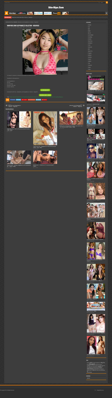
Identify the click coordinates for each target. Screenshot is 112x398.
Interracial (90, 47)
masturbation (41, 96)
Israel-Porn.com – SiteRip (91, 311)
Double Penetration (33, 96)
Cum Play (23, 96)
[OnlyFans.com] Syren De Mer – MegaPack (94, 280)
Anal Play (16, 96)
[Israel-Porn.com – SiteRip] (96, 306)
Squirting (89, 57)
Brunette (96, 364)
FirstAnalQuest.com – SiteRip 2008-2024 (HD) (95, 90)
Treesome (90, 65)
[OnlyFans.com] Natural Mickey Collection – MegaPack (22, 17)
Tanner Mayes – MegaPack (92, 298)
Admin (9, 27)
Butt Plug (19, 96)
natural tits (97, 368)
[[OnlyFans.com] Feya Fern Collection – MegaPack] (96, 323)
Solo (54, 96)
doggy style (90, 366)
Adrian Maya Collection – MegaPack (93, 354)
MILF (89, 49)
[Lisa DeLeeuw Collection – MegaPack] (96, 191)
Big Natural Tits (98, 362)
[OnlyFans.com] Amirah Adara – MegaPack (95, 158)
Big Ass (95, 362)
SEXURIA (88, 378)
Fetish (102, 366)
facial (99, 366)
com (101, 364)
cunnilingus (99, 365)
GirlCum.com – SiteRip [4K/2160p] (93, 104)
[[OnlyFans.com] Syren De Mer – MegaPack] (96, 272)
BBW (89, 28)
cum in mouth (93, 365)
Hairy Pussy (90, 41)
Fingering (88, 367)
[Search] (107, 2)
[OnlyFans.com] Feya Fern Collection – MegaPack (96, 333)
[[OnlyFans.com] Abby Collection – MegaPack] (96, 230)
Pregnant (89, 53)
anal (13, 96)
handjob (94, 367)
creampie (88, 365)
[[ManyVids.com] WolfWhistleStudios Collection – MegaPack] (96, 210)
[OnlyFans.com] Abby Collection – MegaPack (95, 239)
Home (6, 13)
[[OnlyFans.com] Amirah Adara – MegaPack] (96, 151)
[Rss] (99, 2)
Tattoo (96, 370)
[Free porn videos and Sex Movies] (56, 7)
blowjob (92, 364)
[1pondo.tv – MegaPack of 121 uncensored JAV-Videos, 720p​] (96, 134)
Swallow (89, 61)
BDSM (89, 30)
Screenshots (45, 90)
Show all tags (89, 372)
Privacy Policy (7, 2)
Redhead (89, 55)
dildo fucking (27, 96)
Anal (89, 26)
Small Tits (91, 370)
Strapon (89, 59)
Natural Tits (90, 51)
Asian (93, 362)
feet (38, 96)
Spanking (57, 96)
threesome (103, 370)
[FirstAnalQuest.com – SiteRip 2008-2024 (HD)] (96, 83)
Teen (89, 63)
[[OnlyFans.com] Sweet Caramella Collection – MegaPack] (96, 170)
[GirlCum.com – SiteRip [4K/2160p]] (96, 99)
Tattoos (98, 370)
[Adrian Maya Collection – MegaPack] (96, 345)
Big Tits (89, 32)
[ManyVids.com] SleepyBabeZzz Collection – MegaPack (14, 105)
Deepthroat (103, 365)
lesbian (100, 367)
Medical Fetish (47, 96)
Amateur (11, 96)
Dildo (87, 366)
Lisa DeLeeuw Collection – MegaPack (93, 199)
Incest (89, 45)
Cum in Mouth (90, 34)
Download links (45, 95)
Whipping (61, 96)
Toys (87, 371)
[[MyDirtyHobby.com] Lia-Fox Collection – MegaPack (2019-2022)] (96, 115)
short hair (51, 96)
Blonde (88, 364)
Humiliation (90, 43)
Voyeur (89, 67)
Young (89, 69)
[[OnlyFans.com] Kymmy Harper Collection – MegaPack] (96, 250)
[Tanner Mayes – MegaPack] (96, 291)
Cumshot (96, 365)
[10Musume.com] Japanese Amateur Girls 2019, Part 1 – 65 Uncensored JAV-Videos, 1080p (71, 126)
